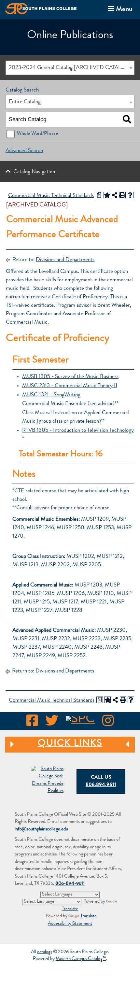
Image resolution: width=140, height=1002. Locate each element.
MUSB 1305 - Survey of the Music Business (70, 377)
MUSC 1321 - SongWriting (51, 395)
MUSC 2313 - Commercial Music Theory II (69, 386)
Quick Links (53, 744)
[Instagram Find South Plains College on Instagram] (108, 722)
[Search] (126, 119)
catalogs (44, 952)
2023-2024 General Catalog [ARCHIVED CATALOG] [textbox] (70, 68)
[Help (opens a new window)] (130, 195)
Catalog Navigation (34, 172)
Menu (119, 9)
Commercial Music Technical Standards (51, 196)
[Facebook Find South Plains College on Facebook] (32, 722)
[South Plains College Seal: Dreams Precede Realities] (47, 780)
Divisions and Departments (65, 260)
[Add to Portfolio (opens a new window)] (107, 195)
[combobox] (70, 68)
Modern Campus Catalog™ (81, 959)
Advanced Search (24, 151)
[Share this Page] (114, 195)
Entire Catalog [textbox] (25, 102)
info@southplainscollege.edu (41, 829)
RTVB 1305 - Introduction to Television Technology (78, 430)
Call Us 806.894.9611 (101, 781)
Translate (88, 916)
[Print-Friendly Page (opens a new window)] (122, 195)
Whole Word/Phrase (37, 133)
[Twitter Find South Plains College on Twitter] (51, 722)
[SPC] (80, 722)
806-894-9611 (70, 884)
